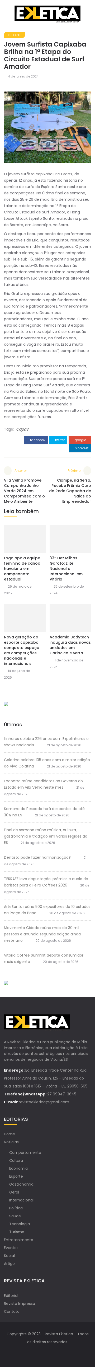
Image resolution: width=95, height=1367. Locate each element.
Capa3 (22, 429)
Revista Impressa (19, 1303)
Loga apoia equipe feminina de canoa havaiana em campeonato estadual (22, 568)
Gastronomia (21, 1184)
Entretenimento (18, 1239)
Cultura (16, 1160)
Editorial (11, 1295)
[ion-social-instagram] (53, 1352)
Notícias (11, 1142)
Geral (14, 1192)
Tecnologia (19, 1224)
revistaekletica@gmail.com (44, 1102)
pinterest (81, 448)
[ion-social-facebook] (42, 1352)
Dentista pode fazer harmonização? (37, 857)
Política (16, 1208)
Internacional (21, 1200)
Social (9, 1255)
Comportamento (25, 1152)
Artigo (9, 1263)
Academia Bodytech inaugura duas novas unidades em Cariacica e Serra (70, 645)
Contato (12, 1311)
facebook (37, 440)
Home (9, 1134)
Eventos (11, 1247)
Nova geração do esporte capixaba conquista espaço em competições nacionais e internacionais (21, 650)
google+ (81, 440)
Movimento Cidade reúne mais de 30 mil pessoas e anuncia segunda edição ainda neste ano (42, 934)
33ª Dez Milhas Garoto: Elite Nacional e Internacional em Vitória (66, 568)
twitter (59, 440)
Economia (18, 1168)
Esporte (14, 35)
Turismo (16, 1232)
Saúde (15, 1216)
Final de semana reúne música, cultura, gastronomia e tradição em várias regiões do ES (45, 836)
